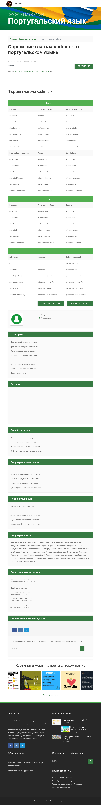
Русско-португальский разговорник (24, 483)
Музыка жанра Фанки (19, 555)
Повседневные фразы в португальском (66, 542)
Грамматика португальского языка (24, 347)
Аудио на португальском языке (33, 552)
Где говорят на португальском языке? (25, 488)
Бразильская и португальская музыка (25, 360)
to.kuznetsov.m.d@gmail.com (21, 771)
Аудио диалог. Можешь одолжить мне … (26, 515)
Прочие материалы (18, 373)
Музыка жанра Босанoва (56, 552)
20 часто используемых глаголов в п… (26, 474)
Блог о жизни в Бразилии (62, 778)
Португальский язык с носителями (26, 447)
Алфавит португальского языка (22, 470)
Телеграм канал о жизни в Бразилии (67, 784)
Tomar (33, 71)
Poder (29, 71)
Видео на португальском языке (22, 364)
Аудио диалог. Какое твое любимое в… (26, 520)
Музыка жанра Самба (37, 555)
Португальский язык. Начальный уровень (27, 542)
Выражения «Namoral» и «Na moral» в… (26, 524)
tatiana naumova (23, 582)
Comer (25, 71)
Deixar (47, 71)
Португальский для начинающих (23, 342)
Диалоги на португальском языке (23, 355)
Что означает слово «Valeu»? (22, 506)
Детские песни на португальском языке (62, 555)
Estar (16, 71)
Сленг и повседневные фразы (22, 351)
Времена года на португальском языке (26, 511)
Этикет (47, 542)
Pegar (37, 71)
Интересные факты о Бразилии (52, 546)
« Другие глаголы (50, 303)
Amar (20, 71)
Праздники (14, 546)
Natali (18, 588)
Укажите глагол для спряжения (22, 61)
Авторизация (46, 315)
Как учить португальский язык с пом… (25, 479)
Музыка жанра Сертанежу (76, 552)
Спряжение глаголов (27, 39)
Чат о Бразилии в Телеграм (63, 781)
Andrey (19, 607)
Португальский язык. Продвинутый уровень (34, 558)
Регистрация (46, 318)
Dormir (42, 71)
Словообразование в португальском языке (45, 549)
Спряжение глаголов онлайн (24, 442)
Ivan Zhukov (21, 601)
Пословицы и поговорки (29, 546)
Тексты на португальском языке (23, 369)
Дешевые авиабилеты (61, 787)
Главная (13, 39)
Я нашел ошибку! (80, 303)
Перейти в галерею (50, 695)
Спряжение (84, 66)
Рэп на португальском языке (63, 558)
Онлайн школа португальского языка (27, 451)
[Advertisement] (55, 80)
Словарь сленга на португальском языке (28, 438)
